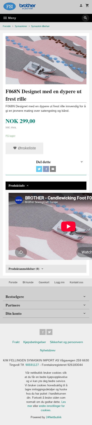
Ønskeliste (26, 148)
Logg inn (59, 282)
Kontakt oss (76, 282)
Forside (7, 26)
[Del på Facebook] (46, 169)
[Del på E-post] (53, 169)
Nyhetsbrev (47, 350)
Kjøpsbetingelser (34, 342)
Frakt (15, 342)
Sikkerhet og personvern (66, 342)
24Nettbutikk (54, 417)
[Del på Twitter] (39, 169)
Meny (11, 18)
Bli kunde (28, 282)
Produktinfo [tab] (17, 185)
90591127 (32, 364)
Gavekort (44, 282)
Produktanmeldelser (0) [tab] (24, 268)
